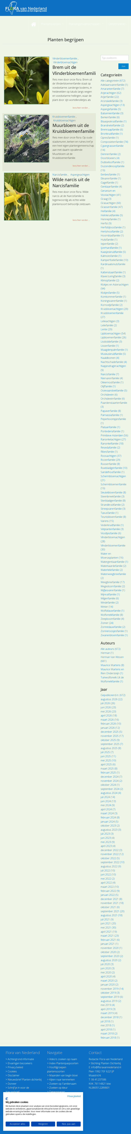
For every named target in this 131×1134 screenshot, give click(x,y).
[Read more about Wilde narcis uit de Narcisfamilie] (26, 196)
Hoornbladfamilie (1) (112, 235)
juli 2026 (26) (108, 703)
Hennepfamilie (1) (111, 219)
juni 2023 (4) (108, 838)
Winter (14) (107, 606)
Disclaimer (13, 1075)
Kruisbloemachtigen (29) (114, 309)
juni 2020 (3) (108, 968)
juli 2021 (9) (107, 919)
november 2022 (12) (112, 854)
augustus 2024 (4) (111, 793)
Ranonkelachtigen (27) (113, 439)
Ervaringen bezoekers (20, 1063)
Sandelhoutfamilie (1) (112, 472)
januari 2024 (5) (109, 821)
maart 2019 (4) (109, 1013)
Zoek (123, 66)
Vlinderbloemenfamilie (65, 58)
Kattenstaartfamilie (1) (113, 272)
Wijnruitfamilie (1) (110, 594)
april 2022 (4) (108, 882)
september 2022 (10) (112, 862)
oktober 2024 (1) (110, 785)
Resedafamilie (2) (110, 447)
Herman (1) (107, 653)
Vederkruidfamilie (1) (112, 525)
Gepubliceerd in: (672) (113, 695)
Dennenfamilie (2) (111, 154)
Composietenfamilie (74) (114, 142)
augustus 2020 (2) (111, 960)
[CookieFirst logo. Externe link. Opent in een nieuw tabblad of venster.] (7, 1098)
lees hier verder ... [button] (81, 107)
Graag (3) (106, 199)
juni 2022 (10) (108, 874)
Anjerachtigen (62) (111, 93)
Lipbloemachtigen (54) (113, 333)
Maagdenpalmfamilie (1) (114, 349)
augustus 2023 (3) (111, 829)
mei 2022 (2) (108, 878)
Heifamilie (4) (108, 211)
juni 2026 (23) (108, 707)
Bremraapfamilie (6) (112, 129)
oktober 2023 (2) (110, 825)
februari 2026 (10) (111, 723)
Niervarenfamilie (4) (112, 378)
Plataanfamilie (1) (110, 427)
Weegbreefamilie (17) (113, 582)
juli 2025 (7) (107, 752)
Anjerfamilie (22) (110, 97)
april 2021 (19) (109, 931)
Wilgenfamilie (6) (110, 598)
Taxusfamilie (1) (109, 513)
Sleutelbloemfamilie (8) (113, 492)
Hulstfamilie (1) (109, 239)
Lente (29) (106, 329)
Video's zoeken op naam (63, 1059)
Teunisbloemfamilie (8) (113, 517)
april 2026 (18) (109, 715)
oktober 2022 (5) (110, 858)
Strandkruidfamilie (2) (112, 504)
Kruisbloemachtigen (64, 120)
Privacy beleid (15, 1067)
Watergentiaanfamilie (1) (114, 561)
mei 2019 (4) (108, 1005)
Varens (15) (107, 521)
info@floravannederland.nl (106, 1067)
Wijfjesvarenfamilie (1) (113, 590)
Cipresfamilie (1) (110, 137)
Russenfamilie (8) (110, 464)
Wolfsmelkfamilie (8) (112, 615)
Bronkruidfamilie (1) (112, 133)
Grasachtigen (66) (111, 203)
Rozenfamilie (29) (110, 460)
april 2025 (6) (108, 764)
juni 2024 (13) (108, 801)
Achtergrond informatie (21, 1059)
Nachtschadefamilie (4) (114, 362)
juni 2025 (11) (108, 756)
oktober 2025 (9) (110, 740)
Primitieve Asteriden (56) (114, 435)
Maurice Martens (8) (112, 665)
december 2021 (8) (111, 899)
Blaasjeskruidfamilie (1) (114, 121)
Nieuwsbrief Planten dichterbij (25, 1079)
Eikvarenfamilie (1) (111, 178)
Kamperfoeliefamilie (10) (114, 260)
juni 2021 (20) (108, 923)
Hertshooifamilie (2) (112, 231)
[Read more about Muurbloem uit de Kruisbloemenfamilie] (26, 139)
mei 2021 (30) (108, 927)
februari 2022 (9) (110, 891)
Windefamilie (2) (110, 602)
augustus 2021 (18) (112, 915)
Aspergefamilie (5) (111, 109)
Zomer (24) (107, 623)
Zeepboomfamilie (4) (112, 619)
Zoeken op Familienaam (62, 1083)
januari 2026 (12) (110, 728)
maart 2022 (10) (110, 886)
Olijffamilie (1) (108, 386)
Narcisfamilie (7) (110, 374)
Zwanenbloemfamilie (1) (114, 635)
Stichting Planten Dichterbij (106, 1063)
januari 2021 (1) (109, 944)
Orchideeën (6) (109, 394)
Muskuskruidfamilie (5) (113, 354)
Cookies (12, 1071)
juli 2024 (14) (108, 797)
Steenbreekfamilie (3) (112, 496)
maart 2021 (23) (110, 935)
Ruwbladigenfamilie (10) (114, 468)
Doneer (12, 1083)
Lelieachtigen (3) (110, 321)
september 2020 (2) (112, 956)
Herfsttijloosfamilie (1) (113, 227)
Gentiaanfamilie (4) (111, 186)
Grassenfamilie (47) (112, 207)
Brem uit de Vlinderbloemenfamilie (75, 70)
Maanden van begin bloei (63, 1075)
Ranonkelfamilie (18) (112, 443)
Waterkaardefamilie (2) (113, 566)
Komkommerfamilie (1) (113, 296)
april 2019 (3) (108, 1009)
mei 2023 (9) (108, 842)
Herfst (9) (106, 223)
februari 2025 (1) (110, 772)
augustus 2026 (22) (112, 699)
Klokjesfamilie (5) (110, 292)
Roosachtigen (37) (111, 456)
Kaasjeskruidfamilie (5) (113, 252)
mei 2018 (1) (108, 1025)
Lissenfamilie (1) (110, 345)
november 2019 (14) (112, 988)
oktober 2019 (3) (110, 992)
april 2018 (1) (108, 1029)
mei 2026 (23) (108, 711)
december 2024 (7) (111, 776)
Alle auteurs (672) (111, 649)
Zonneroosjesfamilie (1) (114, 631)
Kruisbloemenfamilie (64, 116)
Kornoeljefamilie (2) (112, 305)
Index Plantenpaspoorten (63, 1063)
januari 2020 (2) (109, 984)
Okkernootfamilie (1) (112, 382)
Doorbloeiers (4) (110, 158)
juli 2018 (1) (107, 1021)
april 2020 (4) (108, 976)
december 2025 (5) (111, 731)
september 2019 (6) (112, 997)
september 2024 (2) (112, 789)
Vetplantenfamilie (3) (112, 529)
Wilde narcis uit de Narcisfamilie (71, 182)
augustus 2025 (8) (111, 748)
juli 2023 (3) (107, 833)
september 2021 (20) (112, 911)
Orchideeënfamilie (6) (113, 398)
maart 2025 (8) (109, 768)
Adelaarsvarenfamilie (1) (114, 85)
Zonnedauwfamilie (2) (113, 627)
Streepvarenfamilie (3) (113, 508)
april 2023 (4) (108, 846)
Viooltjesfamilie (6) (111, 533)
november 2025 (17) (112, 736)
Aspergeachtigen (79, 174)
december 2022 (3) (111, 850)
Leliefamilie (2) (109, 325)
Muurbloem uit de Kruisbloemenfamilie (73, 128)
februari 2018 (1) (110, 1037)
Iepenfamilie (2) (109, 244)
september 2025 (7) (112, 744)
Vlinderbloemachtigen (65, 62)
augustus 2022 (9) (111, 866)
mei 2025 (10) (108, 760)
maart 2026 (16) (110, 719)
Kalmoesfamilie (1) (111, 256)
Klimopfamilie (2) (110, 280)
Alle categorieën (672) (113, 80)
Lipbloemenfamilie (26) (113, 337)
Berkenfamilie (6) (110, 117)
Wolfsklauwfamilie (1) (112, 610)
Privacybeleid (74, 1096)
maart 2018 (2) (109, 1033)
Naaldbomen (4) (110, 358)
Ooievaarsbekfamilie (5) (114, 390)
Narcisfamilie (60, 174)
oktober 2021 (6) (110, 907)
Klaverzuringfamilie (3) (113, 276)
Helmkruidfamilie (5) (112, 215)
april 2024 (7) (108, 809)
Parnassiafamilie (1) (112, 415)
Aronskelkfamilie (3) (112, 101)
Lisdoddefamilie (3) (111, 341)
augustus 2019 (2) (111, 1001)
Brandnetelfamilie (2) (112, 125)
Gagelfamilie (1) (109, 182)
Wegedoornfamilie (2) (113, 586)
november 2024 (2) (111, 781)
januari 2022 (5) (109, 895)
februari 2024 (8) (110, 817)
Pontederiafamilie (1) (112, 431)
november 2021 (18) (112, 903)
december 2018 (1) (111, 1017)
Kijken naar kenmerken (62, 1079)
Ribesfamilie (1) (109, 451)
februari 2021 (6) (110, 940)
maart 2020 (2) (109, 980)
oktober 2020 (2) (110, 952)
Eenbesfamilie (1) (110, 174)
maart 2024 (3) (109, 813)
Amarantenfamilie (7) (112, 88)
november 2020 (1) (111, 948)
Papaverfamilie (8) (111, 411)
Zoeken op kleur (58, 1087)
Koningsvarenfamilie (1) (114, 301)
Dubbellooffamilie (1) (112, 162)
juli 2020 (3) (107, 964)
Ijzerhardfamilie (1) (111, 247)
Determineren (57, 1092)
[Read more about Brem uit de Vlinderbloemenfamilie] (26, 80)
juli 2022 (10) (108, 870)
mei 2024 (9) (108, 805)
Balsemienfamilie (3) (112, 113)
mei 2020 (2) (108, 972)
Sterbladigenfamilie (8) (113, 500)
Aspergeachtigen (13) (113, 105)
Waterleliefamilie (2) (112, 570)
